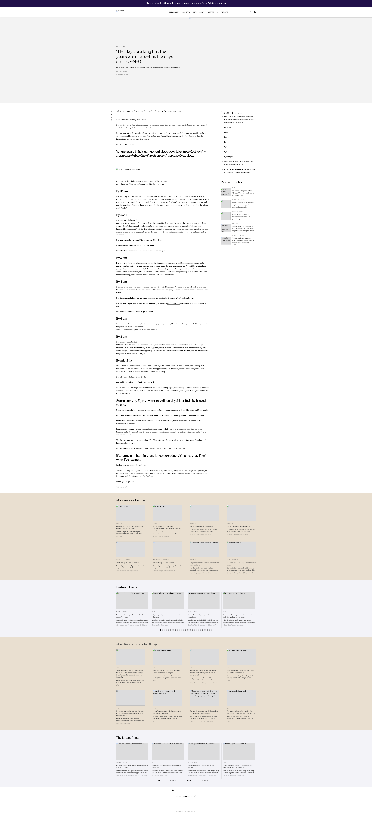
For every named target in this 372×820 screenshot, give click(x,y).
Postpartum (210, 721)
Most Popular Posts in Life (134, 644)
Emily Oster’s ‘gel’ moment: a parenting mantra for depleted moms (129, 527)
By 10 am (227, 127)
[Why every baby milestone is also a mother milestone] (168, 600)
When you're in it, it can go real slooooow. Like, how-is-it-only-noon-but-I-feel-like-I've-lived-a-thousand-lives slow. (239, 119)
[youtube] (186, 796)
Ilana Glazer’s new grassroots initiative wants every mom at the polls (166, 671)
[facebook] (182, 796)
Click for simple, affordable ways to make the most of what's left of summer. (186, 3)
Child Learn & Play (199, 683)
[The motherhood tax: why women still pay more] (241, 549)
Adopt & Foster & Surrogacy (206, 573)
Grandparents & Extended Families (201, 626)
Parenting (186, 12)
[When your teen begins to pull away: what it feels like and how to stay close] (239, 600)
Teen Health (231, 625)
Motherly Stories (212, 683)
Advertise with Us (183, 805)
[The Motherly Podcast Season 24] (241, 513)
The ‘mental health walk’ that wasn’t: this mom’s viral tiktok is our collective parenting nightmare (243, 241)
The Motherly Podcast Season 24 (238, 526)
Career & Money (237, 212)
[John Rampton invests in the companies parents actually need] (167, 698)
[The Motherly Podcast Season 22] (167, 549)
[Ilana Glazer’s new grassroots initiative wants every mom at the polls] (167, 657)
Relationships (192, 612)
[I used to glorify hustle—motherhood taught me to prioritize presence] (226, 216)
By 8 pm (227, 152)
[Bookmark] (111, 123)
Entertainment (125, 723)
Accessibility (207, 805)
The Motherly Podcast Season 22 (164, 563)
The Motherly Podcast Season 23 (127, 563)
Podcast (210, 12)
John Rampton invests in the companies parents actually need (167, 712)
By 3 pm (227, 137)
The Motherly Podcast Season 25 (201, 526)
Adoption (193, 560)
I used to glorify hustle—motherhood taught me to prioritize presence (241, 216)
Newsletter (171, 805)
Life (195, 12)
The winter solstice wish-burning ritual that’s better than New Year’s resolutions (241, 712)
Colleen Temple (122, 72)
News (234, 188)
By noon (227, 132)
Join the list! (222, 12)
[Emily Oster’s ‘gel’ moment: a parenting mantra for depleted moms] (130, 513)
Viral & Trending (163, 537)
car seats (120, 223)
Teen (224, 612)
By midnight (228, 156)
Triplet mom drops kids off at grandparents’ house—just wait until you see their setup (166, 528)
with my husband (123, 344)
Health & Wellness (238, 235)
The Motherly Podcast (204, 534)
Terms (200, 805)
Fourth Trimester (199, 721)
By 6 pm (227, 147)
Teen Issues (240, 625)
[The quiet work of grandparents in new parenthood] (204, 600)
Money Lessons (121, 612)
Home (118, 46)
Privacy (193, 805)
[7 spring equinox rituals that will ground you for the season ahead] (241, 657)
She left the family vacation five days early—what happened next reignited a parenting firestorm (243, 228)
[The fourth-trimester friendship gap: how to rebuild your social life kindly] (204, 698)
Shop (201, 12)
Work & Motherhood (239, 200)
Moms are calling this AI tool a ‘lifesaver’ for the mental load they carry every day (243, 193)
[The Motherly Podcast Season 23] (130, 549)
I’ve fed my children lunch (127, 263)
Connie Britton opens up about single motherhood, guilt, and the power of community (243, 205)
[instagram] (178, 796)
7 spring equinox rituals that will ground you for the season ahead (240, 671)
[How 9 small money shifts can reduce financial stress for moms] (132, 600)
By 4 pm (227, 142)
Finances (131, 625)
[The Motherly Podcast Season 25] (204, 513)
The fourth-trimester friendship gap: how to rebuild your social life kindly (204, 712)
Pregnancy (174, 12)
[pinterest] (194, 796)
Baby (153, 612)
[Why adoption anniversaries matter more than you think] (204, 549)
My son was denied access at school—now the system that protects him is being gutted (203, 672)
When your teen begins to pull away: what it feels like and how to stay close (238, 616)
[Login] (255, 12)
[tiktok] (190, 796)
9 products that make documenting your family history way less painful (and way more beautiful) (130, 713)
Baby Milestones (162, 625)
